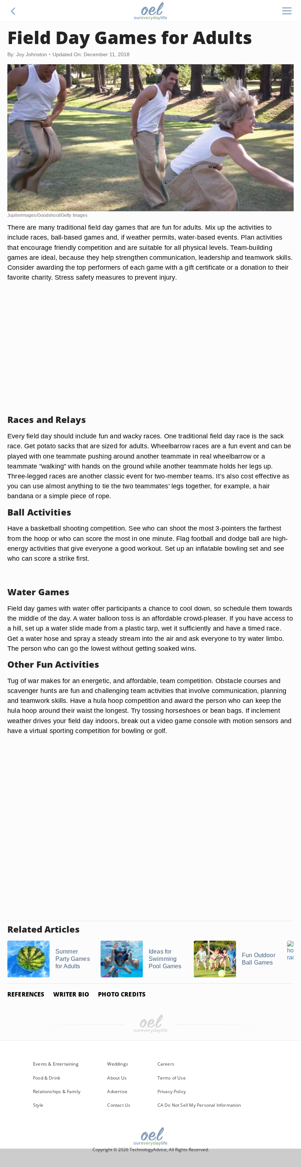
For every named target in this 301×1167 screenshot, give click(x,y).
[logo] (150, 11)
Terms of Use (171, 1078)
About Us (116, 1078)
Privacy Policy (171, 1091)
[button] (13, 11)
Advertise (117, 1091)
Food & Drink (46, 1078)
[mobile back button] (13, 11)
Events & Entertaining (56, 1064)
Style (38, 1105)
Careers (165, 1064)
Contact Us (118, 1105)
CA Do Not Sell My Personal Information (199, 1105)
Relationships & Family (56, 1091)
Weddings (117, 1064)
